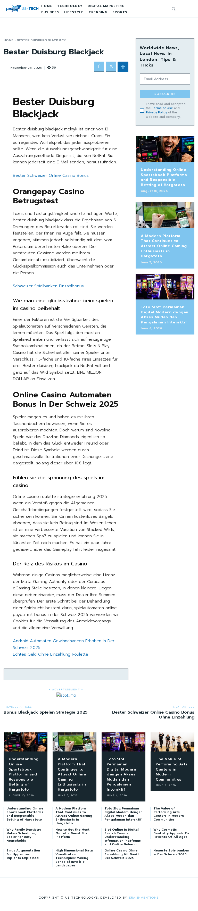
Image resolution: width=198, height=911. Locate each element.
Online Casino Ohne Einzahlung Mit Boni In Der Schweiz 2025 (122, 854)
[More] (123, 67)
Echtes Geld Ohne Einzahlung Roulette (50, 654)
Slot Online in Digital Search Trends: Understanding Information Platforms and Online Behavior (122, 837)
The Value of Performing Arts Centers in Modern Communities (172, 769)
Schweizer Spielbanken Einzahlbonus (48, 286)
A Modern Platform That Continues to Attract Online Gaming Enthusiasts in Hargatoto (164, 246)
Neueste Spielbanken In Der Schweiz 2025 (171, 852)
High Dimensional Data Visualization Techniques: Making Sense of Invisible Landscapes (74, 858)
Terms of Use (162, 108)
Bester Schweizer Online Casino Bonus (51, 175)
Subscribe (165, 93)
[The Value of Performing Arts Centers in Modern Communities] (172, 742)
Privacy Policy (156, 112)
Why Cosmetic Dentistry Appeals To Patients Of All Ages (171, 833)
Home (8, 40)
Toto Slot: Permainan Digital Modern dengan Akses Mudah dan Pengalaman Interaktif (164, 314)
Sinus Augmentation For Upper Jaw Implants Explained (23, 854)
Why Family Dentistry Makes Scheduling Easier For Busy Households (23, 835)
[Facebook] (99, 67)
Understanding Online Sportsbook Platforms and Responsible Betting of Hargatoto (164, 177)
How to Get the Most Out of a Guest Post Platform (72, 833)
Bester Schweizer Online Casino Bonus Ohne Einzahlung (153, 714)
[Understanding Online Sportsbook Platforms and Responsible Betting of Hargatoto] (165, 149)
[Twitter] (111, 67)
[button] (173, 9)
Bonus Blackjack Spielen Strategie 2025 (45, 712)
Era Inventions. (144, 897)
